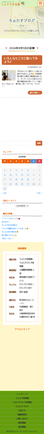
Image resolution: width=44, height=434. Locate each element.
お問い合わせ (22, 419)
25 (16, 184)
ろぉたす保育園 (22, 398)
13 (28, 175)
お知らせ (22, 410)
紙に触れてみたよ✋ (9, 235)
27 (28, 184)
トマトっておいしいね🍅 (11, 218)
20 (28, 179)
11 (16, 175)
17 (10, 179)
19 (22, 179)
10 (10, 175)
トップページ (22, 394)
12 (22, 175)
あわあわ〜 (6, 222)
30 (5, 189)
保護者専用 (22, 414)
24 (10, 184)
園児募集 (22, 423)
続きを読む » (35, 92)
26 (22, 184)
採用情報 (22, 427)
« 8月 (4, 193)
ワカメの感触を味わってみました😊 (15, 228)
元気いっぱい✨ (8, 238)
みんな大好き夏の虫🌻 (10, 232)
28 (33, 184)
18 (16, 179)
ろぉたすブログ (22, 406)
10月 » (39, 193)
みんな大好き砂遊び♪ (10, 225)
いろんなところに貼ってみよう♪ (21, 60)
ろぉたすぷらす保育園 (22, 402)
